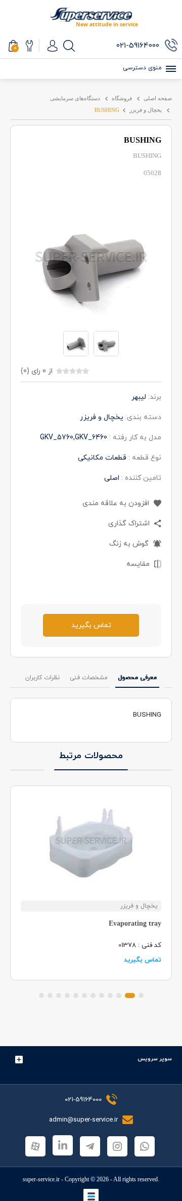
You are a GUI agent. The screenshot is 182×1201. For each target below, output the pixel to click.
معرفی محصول (137, 678)
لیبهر (138, 397)
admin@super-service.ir (84, 1120)
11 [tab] (50, 995)
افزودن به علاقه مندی (116, 503)
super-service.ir (41, 1179)
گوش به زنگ (130, 544)
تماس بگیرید (91, 625)
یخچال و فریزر (145, 110)
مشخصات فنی (89, 678)
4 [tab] (110, 995)
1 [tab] (141, 995)
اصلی (111, 478)
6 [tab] (93, 995)
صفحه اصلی (158, 98)
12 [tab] (41, 995)
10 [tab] (58, 995)
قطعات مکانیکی (102, 458)
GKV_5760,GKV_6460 (73, 437)
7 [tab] (84, 995)
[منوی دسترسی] (169, 69)
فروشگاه (122, 98)
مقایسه (139, 564)
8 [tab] (75, 995)
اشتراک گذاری (130, 523)
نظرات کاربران (42, 678)
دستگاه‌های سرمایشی (75, 98)
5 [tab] (101, 995)
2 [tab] (130, 995)
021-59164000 (83, 1099)
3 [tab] (118, 995)
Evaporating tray (135, 923)
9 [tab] (67, 995)
